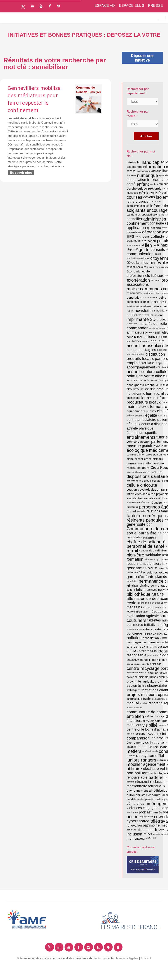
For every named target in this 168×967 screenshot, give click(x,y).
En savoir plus (21, 172)
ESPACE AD (104, 5)
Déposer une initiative (142, 57)
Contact (146, 958)
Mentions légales (127, 958)
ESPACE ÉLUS (131, 5)
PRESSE (155, 5)
